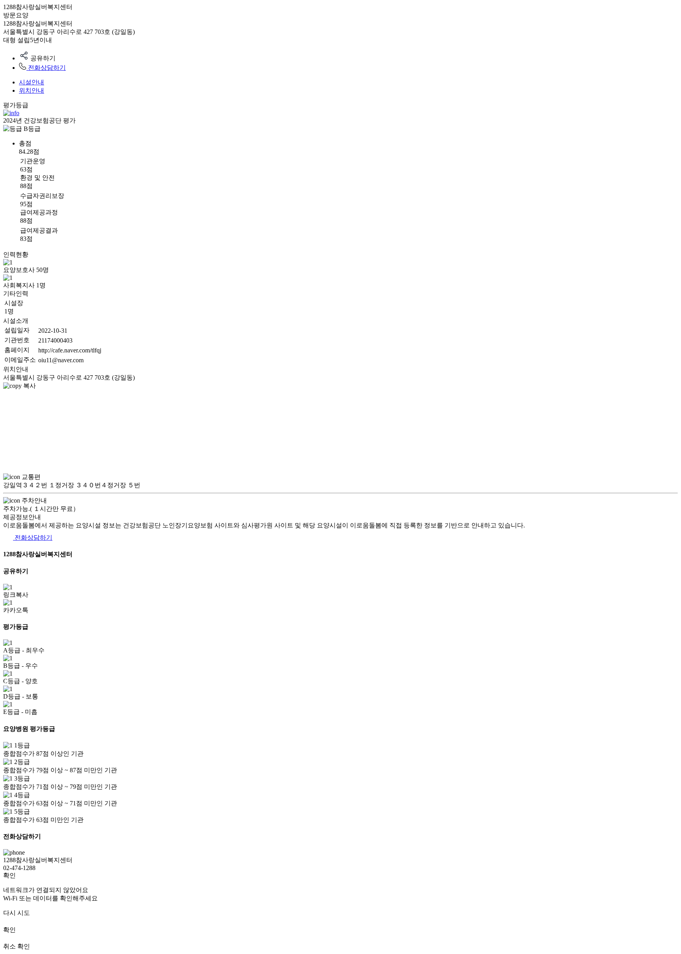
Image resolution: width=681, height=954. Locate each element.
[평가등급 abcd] (11, 113)
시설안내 (31, 82)
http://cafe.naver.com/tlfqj (69, 350)
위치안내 (31, 90)
